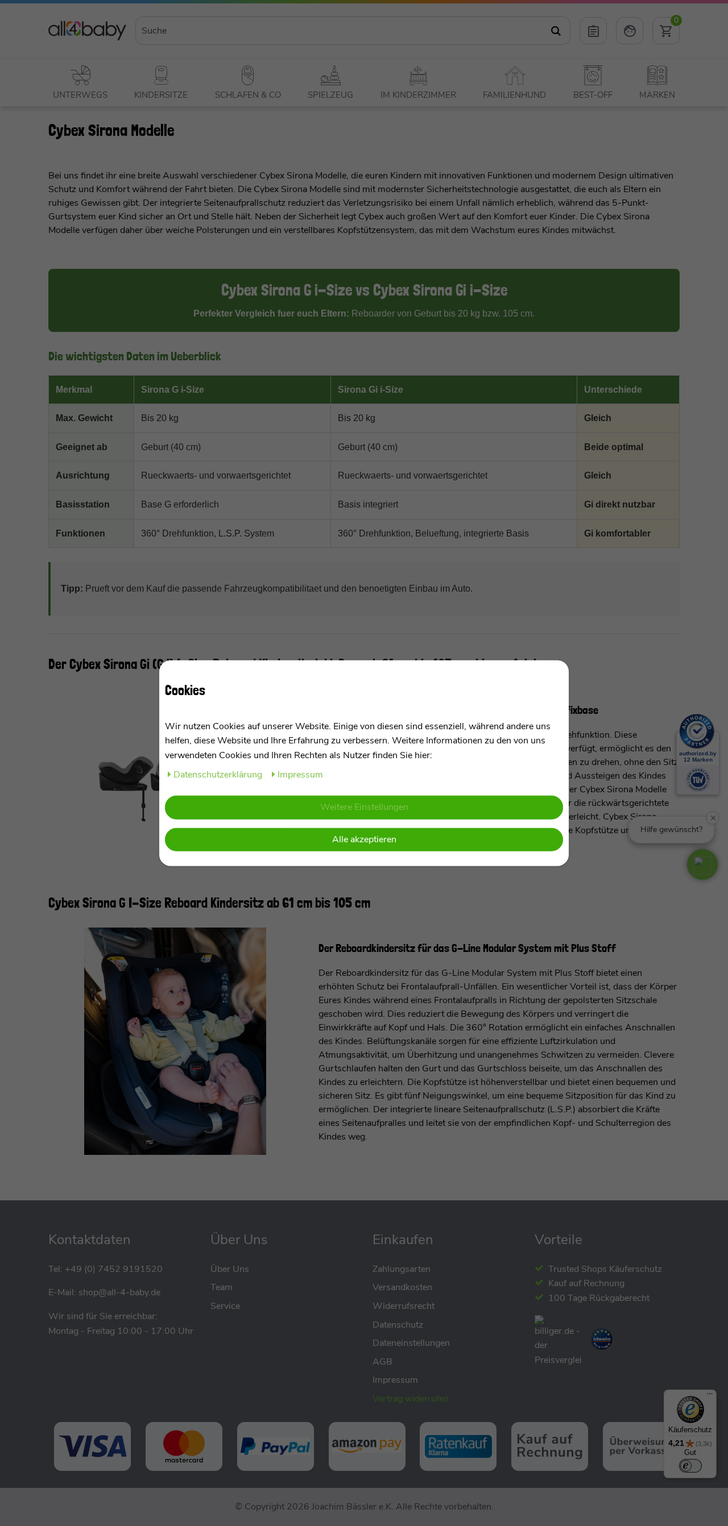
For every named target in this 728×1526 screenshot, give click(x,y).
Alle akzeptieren (364, 839)
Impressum (300, 774)
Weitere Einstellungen (364, 807)
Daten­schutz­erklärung (218, 774)
